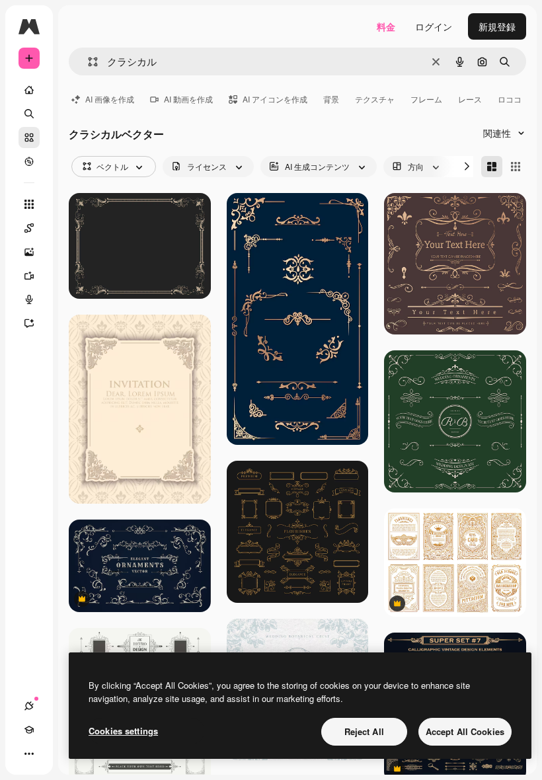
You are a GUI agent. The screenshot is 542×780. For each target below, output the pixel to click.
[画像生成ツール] (29, 251)
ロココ (510, 98)
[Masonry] (491, 166)
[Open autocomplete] (87, 62)
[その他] (29, 753)
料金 (386, 26)
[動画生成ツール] (29, 275)
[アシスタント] (29, 323)
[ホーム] (29, 89)
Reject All (364, 731)
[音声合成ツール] (29, 299)
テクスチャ (375, 98)
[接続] (29, 706)
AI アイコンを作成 (275, 98)
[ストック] (29, 137)
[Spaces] (29, 228)
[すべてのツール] (29, 204)
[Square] (515, 166)
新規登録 (497, 26)
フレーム (426, 98)
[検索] (29, 113)
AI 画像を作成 (109, 98)
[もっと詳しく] (29, 161)
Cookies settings (123, 730)
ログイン (433, 26)
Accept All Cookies (465, 731)
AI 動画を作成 (188, 98)
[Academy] (29, 729)
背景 (331, 98)
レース (470, 98)
